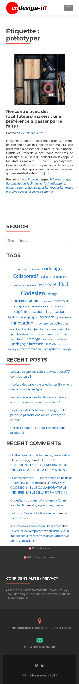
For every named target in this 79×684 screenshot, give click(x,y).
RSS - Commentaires (41, 557)
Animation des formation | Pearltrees (35, 526)
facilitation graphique (22, 317)
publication (48, 339)
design (53, 294)
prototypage (17, 339)
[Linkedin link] (42, 665)
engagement (60, 301)
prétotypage (32, 187)
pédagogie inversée (27, 344)
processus (52, 334)
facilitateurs (35, 183)
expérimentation (28, 311)
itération (27, 329)
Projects (33, 179)
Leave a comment (43, 191)
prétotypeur (64, 187)
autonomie (31, 269)
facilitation (51, 183)
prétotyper (48, 187)
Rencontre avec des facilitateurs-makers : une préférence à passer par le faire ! (34, 119)
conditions (60, 276)
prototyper (13, 191)
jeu (36, 329)
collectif (46, 276)
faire (62, 183)
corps (66, 179)
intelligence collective (52, 323)
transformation (30, 349)
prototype (34, 339)
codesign (52, 268)
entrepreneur (21, 306)
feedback (47, 317)
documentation (16, 183)
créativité (47, 284)
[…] (46, 173)
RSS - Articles (41, 548)
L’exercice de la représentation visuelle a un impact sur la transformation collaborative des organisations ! (39, 535)
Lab (42, 329)
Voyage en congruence (47, 505)
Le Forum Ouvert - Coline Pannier (33, 513)
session (51, 344)
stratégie (13, 349)
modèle (51, 329)
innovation (22, 323)
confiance (18, 285)
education (46, 301)
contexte (31, 285)
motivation (64, 329)
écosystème (52, 349)
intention (15, 329)
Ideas (23, 179)
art (20, 269)
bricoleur (56, 179)
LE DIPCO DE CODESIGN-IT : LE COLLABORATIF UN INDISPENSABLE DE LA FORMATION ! (39, 465)
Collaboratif (25, 276)
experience (58, 306)
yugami (26, 191)
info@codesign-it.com (39, 646)
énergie (67, 349)
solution (62, 344)
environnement (40, 306)
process (40, 334)
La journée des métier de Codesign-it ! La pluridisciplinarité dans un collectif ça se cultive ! (38, 415)
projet (64, 334)
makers (11, 187)
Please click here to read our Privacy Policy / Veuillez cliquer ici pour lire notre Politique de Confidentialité (39, 594)
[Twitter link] (36, 665)
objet (20, 187)
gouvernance (64, 317)
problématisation (22, 334)
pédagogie (62, 339)
